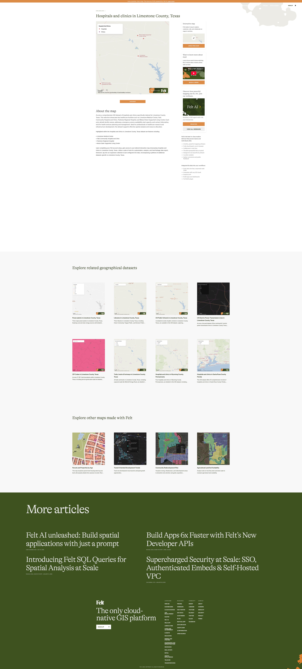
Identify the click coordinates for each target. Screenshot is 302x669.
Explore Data (100, 10)
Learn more (171, 1)
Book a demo (194, 82)
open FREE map (193, 46)
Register (193, 124)
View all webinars (194, 129)
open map (133, 101)
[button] (235, 5)
